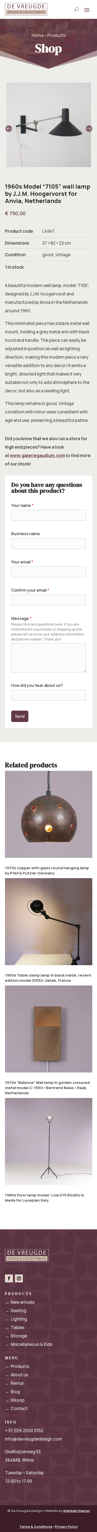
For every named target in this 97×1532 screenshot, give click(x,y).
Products (17, 1366)
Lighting (16, 1319)
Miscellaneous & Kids (28, 1344)
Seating (15, 1310)
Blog (12, 1391)
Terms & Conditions (35, 1526)
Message (21, 618)
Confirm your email (30, 590)
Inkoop (14, 1400)
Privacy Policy (66, 1526)
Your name (22, 505)
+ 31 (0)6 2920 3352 (24, 1430)
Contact (16, 1408)
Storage (16, 1336)
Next (70, 125)
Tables (14, 1327)
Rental (14, 1383)
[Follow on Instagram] (19, 1278)
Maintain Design (76, 1510)
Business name (25, 533)
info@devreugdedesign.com (33, 1439)
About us (16, 1375)
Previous (27, 125)
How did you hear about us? (37, 685)
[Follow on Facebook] (9, 1278)
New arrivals (19, 1302)
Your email (22, 562)
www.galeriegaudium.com (37, 455)
